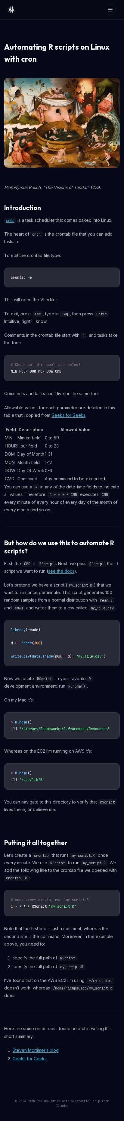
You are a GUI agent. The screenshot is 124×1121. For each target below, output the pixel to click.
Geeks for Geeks (68, 415)
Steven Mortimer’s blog (36, 1050)
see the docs (61, 571)
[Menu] (110, 9)
